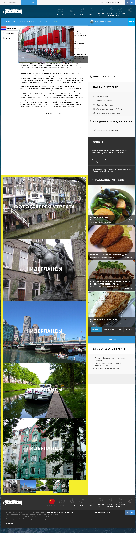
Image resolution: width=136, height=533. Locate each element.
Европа (32, 22)
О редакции (9, 523)
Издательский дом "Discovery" (12, 11)
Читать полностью (53, 113)
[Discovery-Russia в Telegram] (132, 2)
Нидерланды (43, 22)
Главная (22, 22)
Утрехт (55, 22)
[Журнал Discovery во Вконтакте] (127, 512)
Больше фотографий (78, 459)
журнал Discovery (12, 502)
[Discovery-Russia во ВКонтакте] (127, 2)
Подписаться (29, 2)
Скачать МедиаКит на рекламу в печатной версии (60, 512)
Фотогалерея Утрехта (44, 207)
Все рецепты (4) (111, 339)
